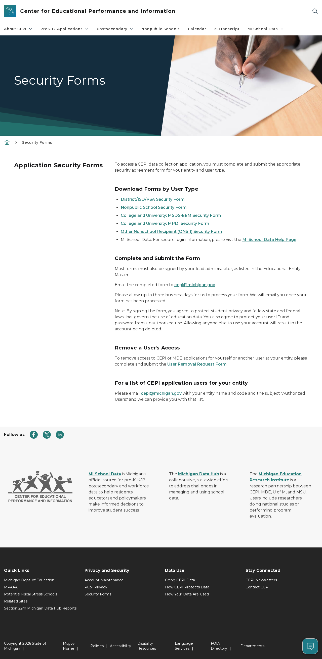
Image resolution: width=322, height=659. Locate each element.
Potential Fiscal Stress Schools (30, 594)
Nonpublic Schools (160, 29)
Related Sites (15, 601)
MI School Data (263, 29)
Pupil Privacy (96, 587)
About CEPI (15, 29)
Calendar (197, 29)
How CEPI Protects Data (187, 587)
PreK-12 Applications (62, 29)
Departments (252, 646)
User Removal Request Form (197, 364)
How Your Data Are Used (187, 594)
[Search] (315, 11)
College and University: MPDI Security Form (165, 223)
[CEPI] (7, 142)
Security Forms (98, 594)
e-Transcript (226, 29)
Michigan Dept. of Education (29, 580)
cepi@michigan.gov (194, 284)
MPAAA (11, 587)
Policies (97, 646)
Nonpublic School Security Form (154, 207)
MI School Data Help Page (269, 239)
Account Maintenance (104, 580)
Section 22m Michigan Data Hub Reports (40, 608)
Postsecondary (112, 29)
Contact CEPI (258, 587)
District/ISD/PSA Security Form (153, 199)
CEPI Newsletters (261, 580)
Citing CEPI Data (180, 580)
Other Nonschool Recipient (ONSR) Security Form (171, 231)
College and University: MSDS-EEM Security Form (171, 215)
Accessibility (120, 646)
